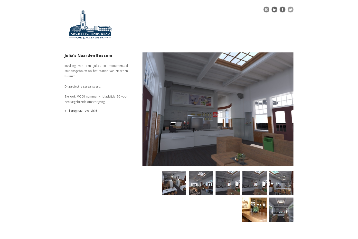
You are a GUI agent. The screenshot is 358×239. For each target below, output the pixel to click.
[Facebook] (282, 11)
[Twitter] (290, 11)
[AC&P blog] (266, 11)
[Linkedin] (274, 11)
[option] (217, 109)
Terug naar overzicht (83, 111)
